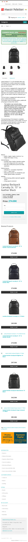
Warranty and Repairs (6, 465)
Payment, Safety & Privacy (7, 459)
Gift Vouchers (5, 493)
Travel (7, 26)
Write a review (18, 216)
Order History (5, 508)
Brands (3, 490)
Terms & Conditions (6, 462)
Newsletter (4, 514)
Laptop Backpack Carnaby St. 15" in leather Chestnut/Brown (12, 247)
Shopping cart (17, 17)
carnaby (3, 429)
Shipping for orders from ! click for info (7, 441)
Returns (3, 480)
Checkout (20, 4)
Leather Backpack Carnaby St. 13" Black (13, 316)
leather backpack (14, 427)
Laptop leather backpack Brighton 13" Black (13, 356)
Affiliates (4, 496)
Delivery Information (6, 456)
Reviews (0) (12, 78)
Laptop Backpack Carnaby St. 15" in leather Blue (12, 282)
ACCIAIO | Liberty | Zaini (12, 194)
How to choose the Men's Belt (8, 468)
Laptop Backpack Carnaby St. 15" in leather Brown (12, 336)
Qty (4, 205)
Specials (4, 499)
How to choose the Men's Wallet (9, 471)
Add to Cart (14, 212)
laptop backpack (7, 427)
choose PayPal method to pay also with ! (20, 441)
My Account (8, 4)
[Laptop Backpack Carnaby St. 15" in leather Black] (14, 55)
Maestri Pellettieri (15, 540)
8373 (6, 429)
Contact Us (4, 477)
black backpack (22, 427)
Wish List (4, 511)
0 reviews (12, 216)
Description (4, 78)
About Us (4, 453)
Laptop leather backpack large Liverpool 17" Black (14, 410)
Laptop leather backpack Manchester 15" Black (14, 391)
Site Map (4, 483)
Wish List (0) (14, 4)
